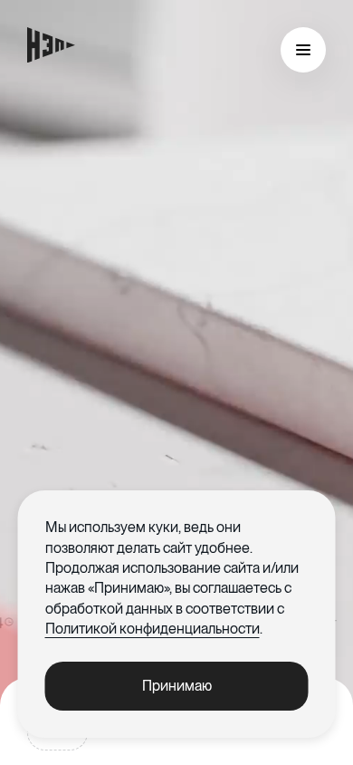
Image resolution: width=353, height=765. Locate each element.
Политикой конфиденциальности (152, 628)
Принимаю (177, 685)
